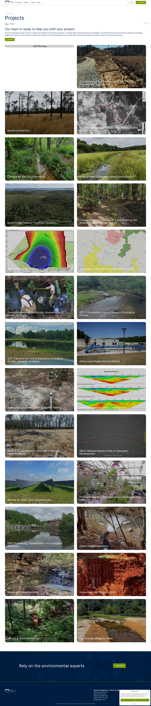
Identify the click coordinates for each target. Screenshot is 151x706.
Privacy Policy (135, 703)
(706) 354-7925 (102, 697)
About (38, 2)
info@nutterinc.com (99, 699)
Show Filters (10, 39)
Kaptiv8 (93, 703)
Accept (135, 700)
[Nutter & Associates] (10, 2)
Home (6, 24)
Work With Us (141, 2)
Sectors (26, 2)
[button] (148, 691)
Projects (33, 2)
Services (19, 2)
